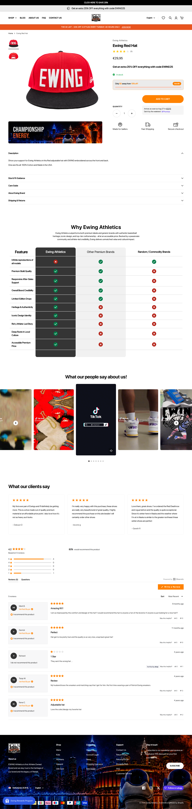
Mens (58, 750)
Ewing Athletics (120, 40)
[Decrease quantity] (117, 113)
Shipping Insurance (94, 764)
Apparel (59, 764)
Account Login (92, 754)
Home (10, 33)
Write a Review (174, 588)
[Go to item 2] (13, 55)
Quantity (117, 106)
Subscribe (175, 766)
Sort (163, 596)
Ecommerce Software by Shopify (171, 803)
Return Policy (122, 754)
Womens (60, 759)
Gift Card (60, 769)
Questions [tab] (25, 580)
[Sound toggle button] (111, 450)
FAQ (118, 769)
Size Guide (90, 769)
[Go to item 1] (13, 43)
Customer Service (124, 773)
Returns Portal (122, 759)
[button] (176, 423)
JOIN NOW (126, 27)
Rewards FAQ (122, 764)
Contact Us (121, 750)
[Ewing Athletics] (96, 18)
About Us (90, 750)
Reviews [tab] (13, 580)
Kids (58, 754)
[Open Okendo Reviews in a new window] (173, 579)
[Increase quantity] (132, 113)
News (88, 759)
